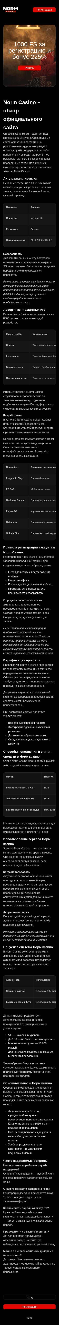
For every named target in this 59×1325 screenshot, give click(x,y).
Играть (29, 67)
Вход (30, 1297)
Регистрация (44, 9)
